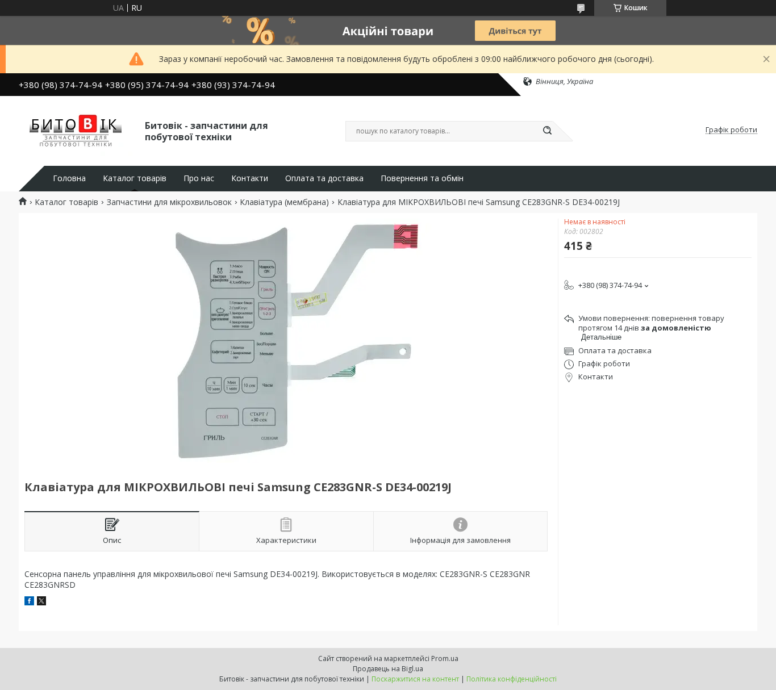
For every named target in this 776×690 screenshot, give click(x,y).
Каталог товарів (134, 178)
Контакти (249, 178)
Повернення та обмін (422, 178)
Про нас (198, 178)
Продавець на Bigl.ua (388, 669)
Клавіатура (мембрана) (284, 202)
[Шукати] (547, 131)
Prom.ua (444, 658)
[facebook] (29, 602)
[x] (41, 602)
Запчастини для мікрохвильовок (169, 202)
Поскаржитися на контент (415, 679)
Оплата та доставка (324, 178)
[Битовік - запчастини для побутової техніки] (77, 130)
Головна (69, 178)
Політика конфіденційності (511, 679)
